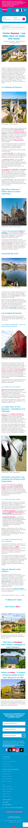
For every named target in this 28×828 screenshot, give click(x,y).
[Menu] (25, 10)
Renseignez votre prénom (10, 723)
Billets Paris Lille (6, 793)
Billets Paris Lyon (6, 773)
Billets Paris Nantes (7, 791)
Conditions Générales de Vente (10, 820)
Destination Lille (6, 763)
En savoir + (11, 6)
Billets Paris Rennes (7, 796)
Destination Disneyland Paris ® (9, 761)
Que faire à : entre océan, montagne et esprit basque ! (13, 644)
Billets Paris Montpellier (8, 788)
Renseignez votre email (10, 735)
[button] (14, 812)
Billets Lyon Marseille (7, 781)
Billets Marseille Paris (7, 778)
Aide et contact (7, 799)
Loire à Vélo (12, 307)
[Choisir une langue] (21, 10)
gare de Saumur (6, 581)
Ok (23, 735)
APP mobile (5, 802)
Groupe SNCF (20, 820)
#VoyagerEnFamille (14, 42)
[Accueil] (4, 10)
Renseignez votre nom (9, 729)
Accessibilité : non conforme (14, 816)
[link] (6, 750)
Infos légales (11, 822)
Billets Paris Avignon (7, 776)
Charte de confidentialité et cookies (14, 817)
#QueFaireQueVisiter (9, 41)
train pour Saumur (19, 588)
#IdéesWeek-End (20, 41)
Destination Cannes (7, 766)
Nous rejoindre (7, 804)
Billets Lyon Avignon (7, 786)
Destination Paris (6, 758)
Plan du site (17, 822)
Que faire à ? (13, 607)
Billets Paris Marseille (7, 771)
